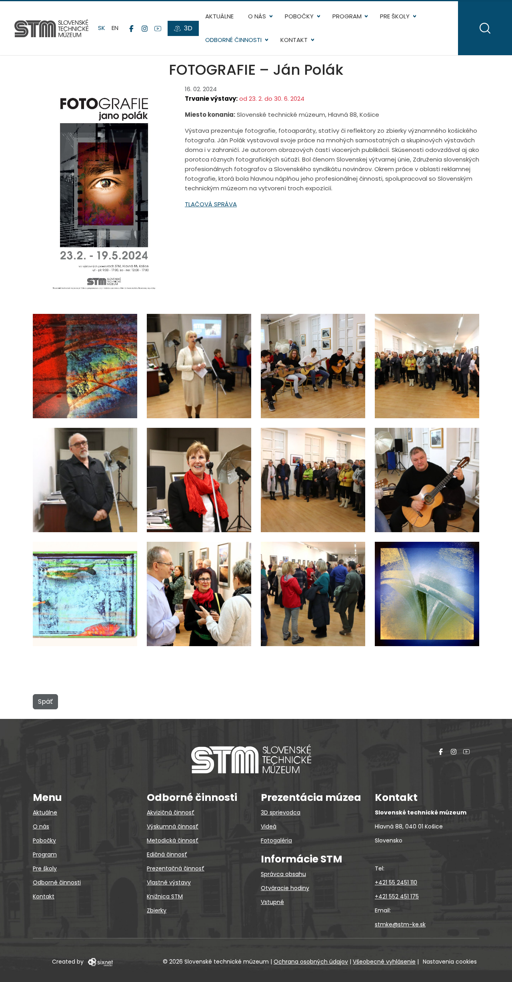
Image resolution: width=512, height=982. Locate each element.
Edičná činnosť (167, 854)
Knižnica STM (165, 896)
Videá (268, 826)
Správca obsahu (283, 874)
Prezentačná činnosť (175, 868)
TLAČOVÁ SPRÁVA (211, 204)
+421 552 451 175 (397, 896)
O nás (257, 16)
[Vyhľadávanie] (485, 28)
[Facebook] (131, 28)
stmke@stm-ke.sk (400, 924)
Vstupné (272, 902)
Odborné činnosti (233, 40)
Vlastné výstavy (169, 882)
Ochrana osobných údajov (311, 962)
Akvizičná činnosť (170, 812)
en (115, 28)
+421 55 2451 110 (396, 882)
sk (101, 28)
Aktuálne (219, 16)
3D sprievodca (280, 812)
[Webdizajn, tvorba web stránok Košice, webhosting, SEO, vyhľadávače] (99, 962)
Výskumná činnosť (172, 826)
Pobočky (299, 16)
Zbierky (156, 910)
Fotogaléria (276, 840)
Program (347, 16)
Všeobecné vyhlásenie (384, 962)
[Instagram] (144, 28)
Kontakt (294, 40)
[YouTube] (157, 28)
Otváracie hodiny (285, 888)
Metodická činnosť (172, 840)
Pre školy (395, 16)
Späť (45, 701)
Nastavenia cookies (450, 962)
